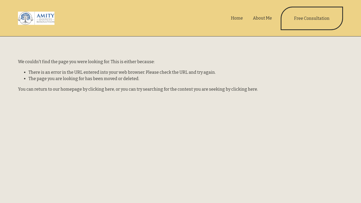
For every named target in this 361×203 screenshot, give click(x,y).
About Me (262, 18)
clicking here (101, 89)
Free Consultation (312, 18)
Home (237, 18)
